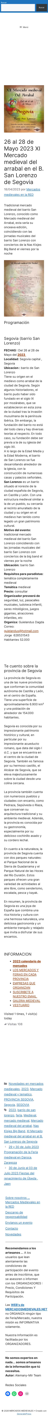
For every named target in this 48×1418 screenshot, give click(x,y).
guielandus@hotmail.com (21, 631)
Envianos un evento (18, 1222)
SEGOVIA (23, 1104)
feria (19, 1115)
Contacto (11, 1228)
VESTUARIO (21, 1005)
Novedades (13, 1234)
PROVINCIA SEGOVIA (18, 1099)
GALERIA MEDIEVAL (26, 1000)
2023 (25, 1089)
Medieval (30, 1115)
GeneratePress (24, 1414)
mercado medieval (16, 1120)
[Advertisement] (24, 60)
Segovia (9, 1104)
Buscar (4, 2)
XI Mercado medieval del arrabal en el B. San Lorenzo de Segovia (23, 1136)
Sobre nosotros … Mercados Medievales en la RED (22, 1202)
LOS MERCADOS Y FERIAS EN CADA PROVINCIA (26, 974)
